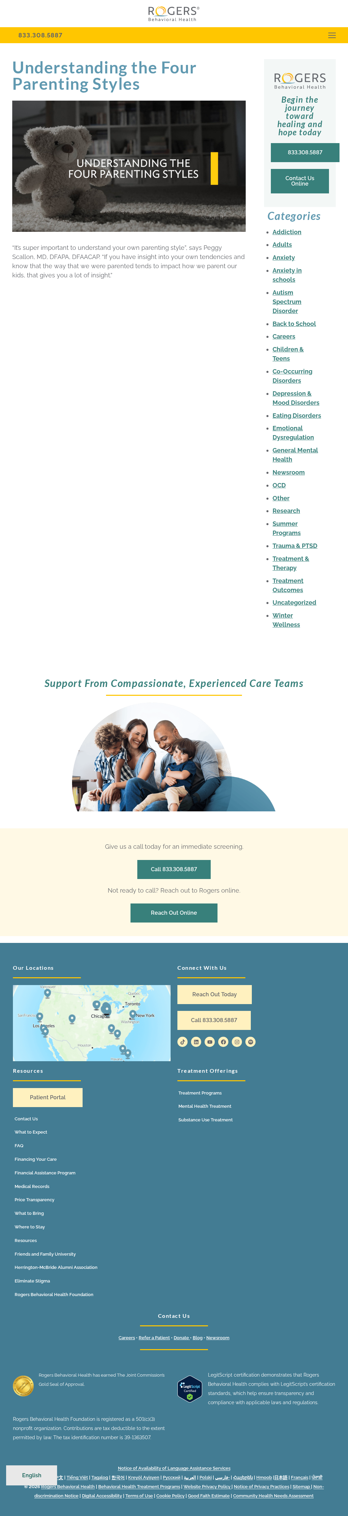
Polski (205, 1477)
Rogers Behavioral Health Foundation (54, 1294)
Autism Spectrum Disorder (287, 301)
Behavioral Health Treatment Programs (139, 1486)
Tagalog (99, 1477)
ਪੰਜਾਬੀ (317, 1477)
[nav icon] (332, 35)
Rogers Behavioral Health (68, 1486)
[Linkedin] (196, 1042)
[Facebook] (223, 1042)
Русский (171, 1477)
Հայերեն (243, 1477)
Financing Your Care (36, 1159)
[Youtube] (210, 1042)
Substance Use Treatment (205, 1119)
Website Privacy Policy (207, 1486)
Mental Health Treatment (204, 1106)
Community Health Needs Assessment (273, 1495)
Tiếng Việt (77, 1477)
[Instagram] (237, 1042)
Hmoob (264, 1477)
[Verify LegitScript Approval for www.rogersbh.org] (189, 1400)
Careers (284, 336)
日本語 (281, 1477)
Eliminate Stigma (32, 1281)
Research (286, 510)
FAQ (19, 1145)
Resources (26, 1240)
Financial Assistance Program (45, 1172)
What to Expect (31, 1132)
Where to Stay (30, 1226)
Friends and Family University (45, 1254)
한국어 (118, 1477)
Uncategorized (294, 602)
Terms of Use (139, 1495)
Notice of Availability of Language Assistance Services (174, 1468)
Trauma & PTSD (295, 545)
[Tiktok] (182, 1042)
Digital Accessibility (102, 1495)
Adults (282, 244)
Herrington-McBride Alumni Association (56, 1267)
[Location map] (92, 1023)
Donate (182, 1337)
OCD (279, 485)
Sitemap (302, 1486)
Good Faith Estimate (209, 1495)
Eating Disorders (297, 415)
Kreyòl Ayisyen (143, 1477)
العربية (190, 1477)
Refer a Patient (154, 1337)
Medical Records (32, 1186)
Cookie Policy (170, 1495)
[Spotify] (250, 1042)
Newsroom (289, 472)
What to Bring (29, 1213)
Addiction (287, 232)
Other (281, 498)
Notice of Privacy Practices (261, 1486)
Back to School (294, 323)
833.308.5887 (40, 35)
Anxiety (284, 257)
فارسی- (222, 1477)
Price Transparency (34, 1199)
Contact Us (26, 1118)
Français (299, 1477)
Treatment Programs (200, 1093)
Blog (198, 1337)
